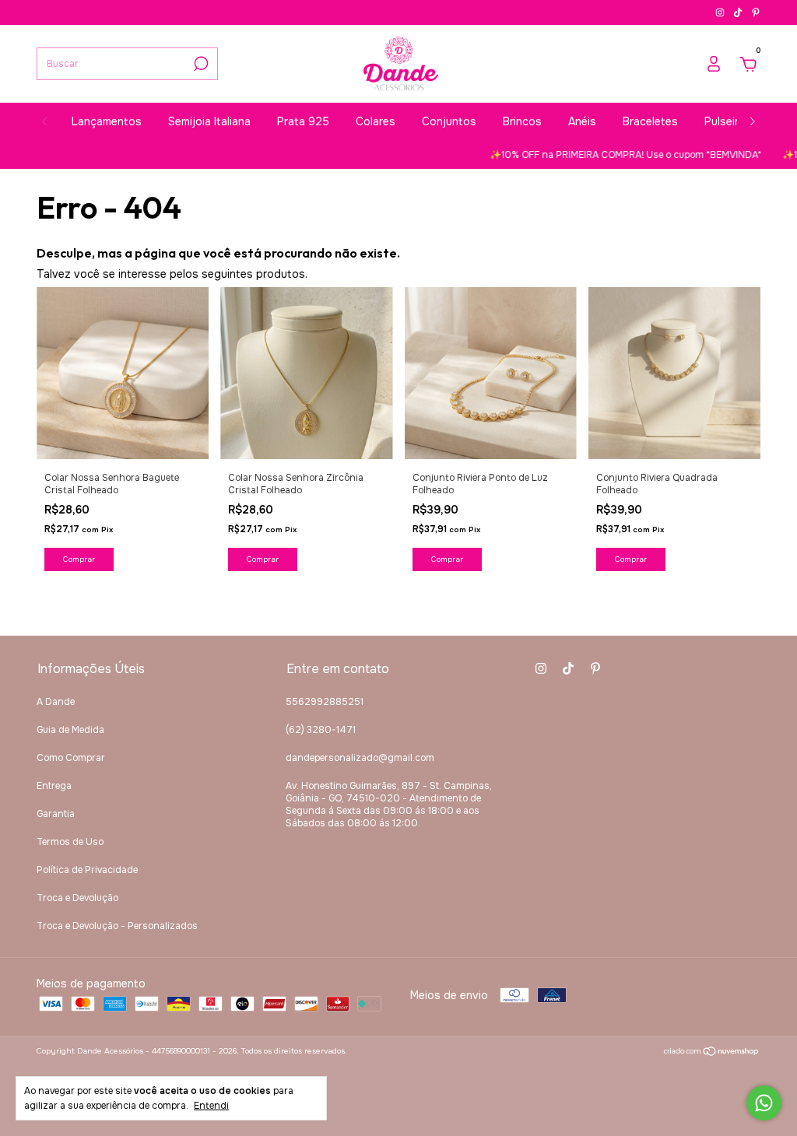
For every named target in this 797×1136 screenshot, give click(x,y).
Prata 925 (303, 121)
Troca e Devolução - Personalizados (117, 926)
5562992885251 (324, 702)
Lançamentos (107, 121)
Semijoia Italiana (209, 121)
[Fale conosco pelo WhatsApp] (763, 1102)
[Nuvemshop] (711, 1053)
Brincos (522, 121)
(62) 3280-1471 (321, 730)
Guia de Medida (70, 730)
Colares (375, 121)
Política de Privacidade (87, 870)
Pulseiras (727, 121)
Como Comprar (71, 758)
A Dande (56, 702)
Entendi (211, 1105)
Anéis (582, 121)
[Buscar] (199, 63)
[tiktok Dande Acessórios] (739, 12)
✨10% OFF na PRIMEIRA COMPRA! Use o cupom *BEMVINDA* (609, 155)
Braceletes (650, 121)
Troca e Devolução (77, 898)
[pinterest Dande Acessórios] (755, 12)
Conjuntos (449, 121)
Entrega (54, 786)
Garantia (56, 814)
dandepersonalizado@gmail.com (360, 758)
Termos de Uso (70, 842)
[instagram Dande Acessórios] (721, 12)
